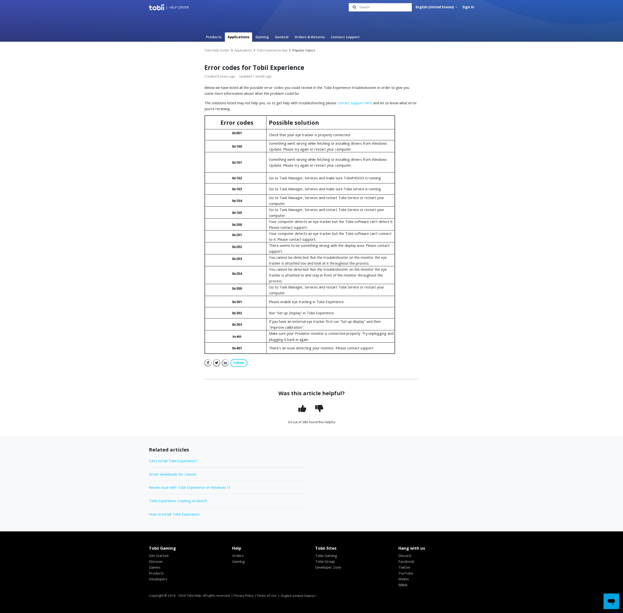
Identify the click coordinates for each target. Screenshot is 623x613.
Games (154, 567)
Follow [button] (239, 363)
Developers (158, 578)
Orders (238, 555)
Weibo (403, 578)
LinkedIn (225, 363)
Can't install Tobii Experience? (173, 460)
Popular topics (303, 50)
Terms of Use (266, 595)
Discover (156, 561)
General (281, 37)
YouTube (405, 573)
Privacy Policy (244, 595)
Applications (238, 37)
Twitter (216, 363)
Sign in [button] (468, 7)
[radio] (303, 408)
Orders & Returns (309, 37)
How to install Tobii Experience (174, 514)
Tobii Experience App (272, 50)
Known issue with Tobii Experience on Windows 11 (190, 487)
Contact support (345, 37)
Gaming (262, 37)
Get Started (158, 555)
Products (214, 37)
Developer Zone (328, 567)
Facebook (208, 363)
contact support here (354, 102)
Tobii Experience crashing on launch (178, 500)
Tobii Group (325, 561)
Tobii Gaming (326, 555)
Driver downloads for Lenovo (172, 474)
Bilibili (402, 584)
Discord (404, 555)
